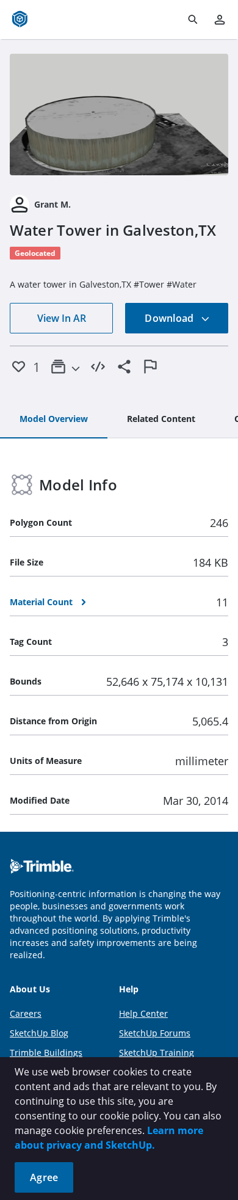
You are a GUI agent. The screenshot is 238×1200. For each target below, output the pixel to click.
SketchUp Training (156, 1052)
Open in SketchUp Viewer (119, 114)
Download (170, 318)
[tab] (53, 419)
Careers (25, 1013)
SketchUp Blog (39, 1033)
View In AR (61, 318)
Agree (44, 1177)
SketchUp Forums (154, 1033)
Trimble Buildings (46, 1052)
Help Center (143, 1013)
